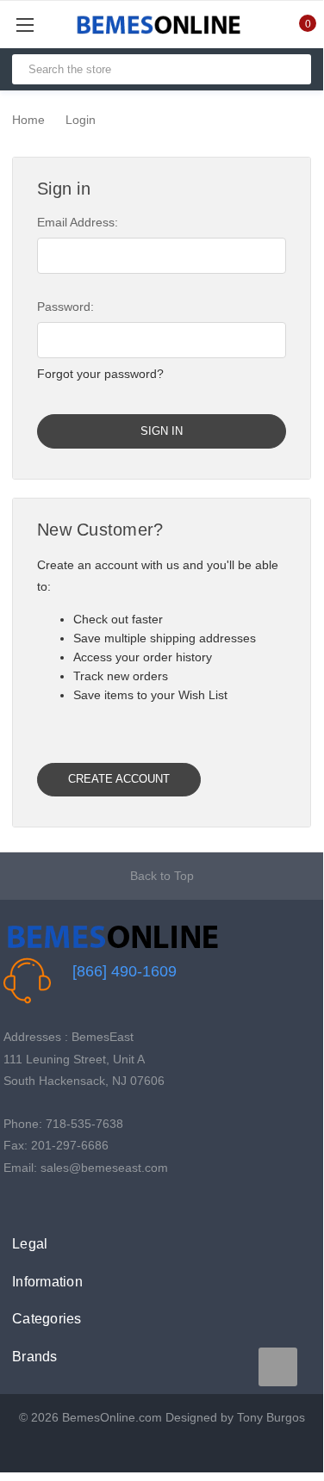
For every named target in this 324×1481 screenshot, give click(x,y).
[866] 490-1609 (124, 971)
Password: (65, 306)
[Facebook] (12, 1202)
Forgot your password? (100, 374)
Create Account (119, 778)
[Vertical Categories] (44, 24)
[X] (39, 1202)
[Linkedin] (93, 1202)
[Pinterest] (66, 1202)
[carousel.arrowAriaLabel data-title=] (278, 1367)
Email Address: (77, 222)
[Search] (291, 69)
